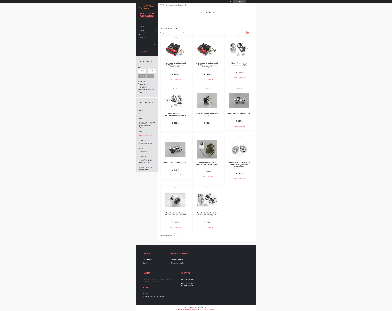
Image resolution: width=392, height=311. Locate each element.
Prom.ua (206, 307)
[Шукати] (154, 44)
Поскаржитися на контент (190, 309)
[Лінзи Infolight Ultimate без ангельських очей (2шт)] (207, 200)
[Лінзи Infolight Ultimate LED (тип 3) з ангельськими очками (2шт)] (239, 149)
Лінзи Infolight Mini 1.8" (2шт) (239, 113)
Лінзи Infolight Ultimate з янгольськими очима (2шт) (175, 214)
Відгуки (145, 263)
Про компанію (147, 259)
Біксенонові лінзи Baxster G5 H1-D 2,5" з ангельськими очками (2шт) (207, 65)
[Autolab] (147, 7)
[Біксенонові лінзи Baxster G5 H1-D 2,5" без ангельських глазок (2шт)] (175, 50)
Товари (165, 5)
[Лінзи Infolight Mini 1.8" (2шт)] (239, 100)
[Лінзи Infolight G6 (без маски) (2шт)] (207, 100)
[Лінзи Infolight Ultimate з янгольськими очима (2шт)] (175, 200)
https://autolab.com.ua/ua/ (147, 135)
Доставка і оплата (177, 259)
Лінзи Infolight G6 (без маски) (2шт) (207, 114)
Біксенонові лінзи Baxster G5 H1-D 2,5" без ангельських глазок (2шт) (175, 65)
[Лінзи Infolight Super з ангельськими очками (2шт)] (207, 149)
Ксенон (180, 5)
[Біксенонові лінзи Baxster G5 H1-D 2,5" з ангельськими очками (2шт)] (207, 50)
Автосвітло (173, 5)
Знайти (146, 76)
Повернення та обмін (178, 263)
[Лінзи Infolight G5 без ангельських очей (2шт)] (239, 50)
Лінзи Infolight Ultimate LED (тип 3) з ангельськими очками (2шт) (239, 164)
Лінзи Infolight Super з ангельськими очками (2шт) (207, 163)
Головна (142, 27)
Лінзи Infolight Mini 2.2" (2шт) (175, 162)
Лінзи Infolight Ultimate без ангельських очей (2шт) (207, 214)
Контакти (142, 34)
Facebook (142, 38)
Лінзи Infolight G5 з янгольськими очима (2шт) (175, 114)
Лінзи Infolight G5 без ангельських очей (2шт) (239, 64)
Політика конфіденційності (207, 309)
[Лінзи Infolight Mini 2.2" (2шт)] (175, 149)
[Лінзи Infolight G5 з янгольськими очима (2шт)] (175, 100)
